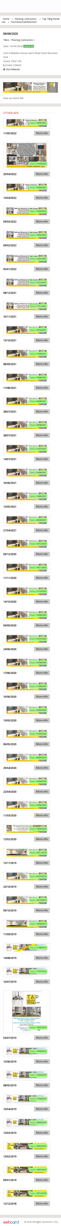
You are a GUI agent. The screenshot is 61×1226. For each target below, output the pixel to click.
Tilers (6, 39)
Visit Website (13, 69)
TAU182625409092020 (23, 21)
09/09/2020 (10, 33)
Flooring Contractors (22, 39)
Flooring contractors (26, 18)
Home (6, 18)
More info (42, 133)
